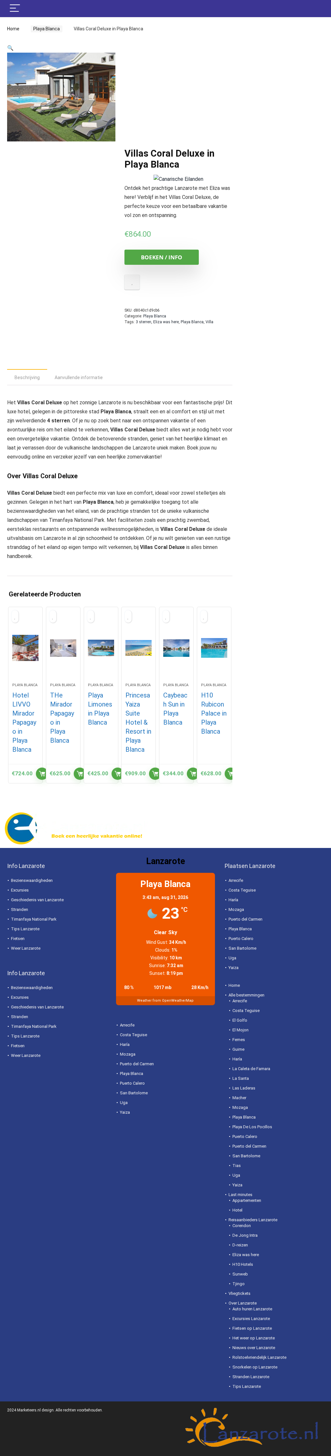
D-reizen (240, 1245)
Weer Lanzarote (25, 948)
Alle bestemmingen (246, 995)
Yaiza (125, 1112)
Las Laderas (243, 1088)
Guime (238, 1049)
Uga (124, 1102)
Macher (239, 1097)
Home (13, 28)
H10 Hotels (242, 1264)
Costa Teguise (133, 1034)
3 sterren (143, 322)
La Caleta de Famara (251, 1068)
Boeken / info (161, 257)
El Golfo (239, 1020)
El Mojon (240, 1029)
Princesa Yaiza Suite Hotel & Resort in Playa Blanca (138, 722)
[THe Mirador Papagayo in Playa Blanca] (63, 648)
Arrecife (127, 1025)
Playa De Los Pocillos (252, 1126)
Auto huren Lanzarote (252, 1308)
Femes (238, 1039)
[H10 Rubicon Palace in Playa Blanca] (214, 648)
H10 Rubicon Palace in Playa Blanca (214, 713)
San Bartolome (134, 1092)
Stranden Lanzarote (250, 1376)
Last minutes (240, 1194)
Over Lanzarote (243, 1303)
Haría (125, 1044)
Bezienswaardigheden (32, 880)
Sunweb (240, 1274)
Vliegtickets (240, 1293)
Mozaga (127, 1054)
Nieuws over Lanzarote (253, 1347)
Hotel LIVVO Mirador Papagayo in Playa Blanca (24, 722)
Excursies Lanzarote (251, 1318)
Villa (209, 322)
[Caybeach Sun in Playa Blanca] (176, 648)
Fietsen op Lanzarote (252, 1328)
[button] (10, 48)
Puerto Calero (132, 1083)
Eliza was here (166, 322)
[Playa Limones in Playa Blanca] (101, 648)
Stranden (19, 909)
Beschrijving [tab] (27, 377)
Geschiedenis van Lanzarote (37, 899)
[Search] (314, 8)
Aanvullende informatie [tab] (79, 377)
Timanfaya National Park (34, 919)
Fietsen (18, 938)
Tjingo (238, 1283)
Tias (236, 1165)
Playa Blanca (44, 28)
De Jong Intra (245, 1235)
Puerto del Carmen (137, 1063)
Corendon (241, 1225)
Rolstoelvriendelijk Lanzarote (259, 1357)
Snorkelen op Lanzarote (254, 1367)
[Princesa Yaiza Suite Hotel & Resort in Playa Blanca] (138, 648)
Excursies (20, 890)
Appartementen (246, 1200)
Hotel (237, 1210)
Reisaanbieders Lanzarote (253, 1219)
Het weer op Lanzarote (253, 1338)
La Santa (240, 1078)
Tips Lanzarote (25, 928)
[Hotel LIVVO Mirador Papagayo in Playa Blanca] (25, 648)
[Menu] (15, 8)
